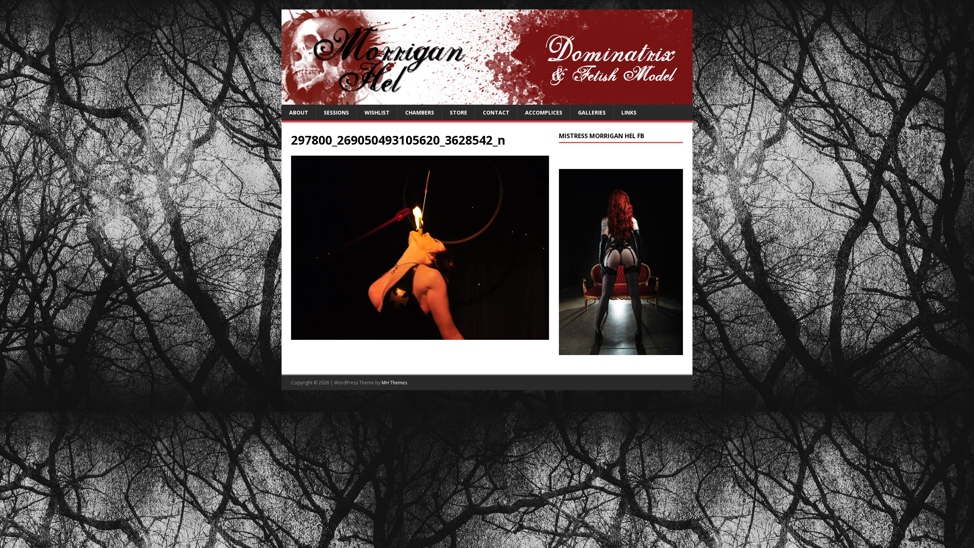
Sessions (336, 112)
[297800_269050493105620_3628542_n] (420, 335)
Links (629, 112)
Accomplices (543, 112)
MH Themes (394, 382)
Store (458, 112)
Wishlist (377, 112)
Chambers (419, 112)
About (298, 112)
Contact (496, 112)
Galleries (592, 112)
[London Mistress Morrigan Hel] (487, 100)
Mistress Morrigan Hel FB (601, 136)
